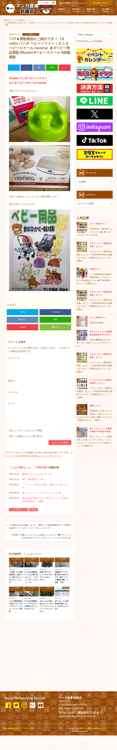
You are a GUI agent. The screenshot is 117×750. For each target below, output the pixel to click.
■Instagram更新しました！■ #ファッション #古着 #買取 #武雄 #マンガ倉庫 (45, 499)
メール (12, 392)
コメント (14, 358)
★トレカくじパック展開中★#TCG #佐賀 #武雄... (101, 430)
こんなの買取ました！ (21, 467)
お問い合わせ (102, 3)
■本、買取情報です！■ (32, 479)
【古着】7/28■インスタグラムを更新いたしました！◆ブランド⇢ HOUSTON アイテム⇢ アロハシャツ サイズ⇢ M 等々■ (40, 536)
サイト (11, 403)
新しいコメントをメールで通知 (26, 430)
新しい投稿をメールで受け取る (26, 436)
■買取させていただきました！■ (36, 474)
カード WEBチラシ (98, 223)
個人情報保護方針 (66, 3)
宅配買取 (105, 9)
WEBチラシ (90, 9)
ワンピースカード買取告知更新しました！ (101, 381)
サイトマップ (81, 3)
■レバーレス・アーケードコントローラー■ (41, 493)
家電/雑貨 (42, 467)
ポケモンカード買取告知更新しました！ (101, 245)
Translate (97, 41)
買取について (47, 9)
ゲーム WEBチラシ (98, 317)
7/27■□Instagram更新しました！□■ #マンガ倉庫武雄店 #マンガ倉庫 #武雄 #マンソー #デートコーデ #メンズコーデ (40, 526)
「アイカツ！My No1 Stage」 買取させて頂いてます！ (44, 486)
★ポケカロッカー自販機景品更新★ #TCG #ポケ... (101, 333)
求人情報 (76, 9)
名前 (11, 380)
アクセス (61, 9)
